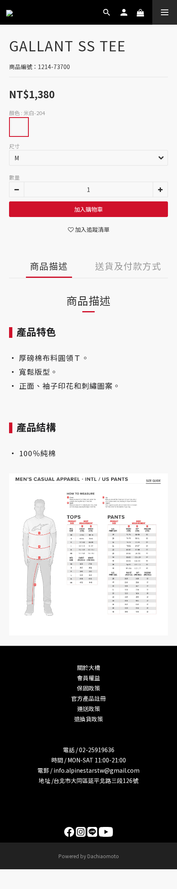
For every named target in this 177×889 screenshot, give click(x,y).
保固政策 (88, 688)
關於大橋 (88, 667)
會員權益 (88, 678)
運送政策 (88, 708)
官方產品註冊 (88, 698)
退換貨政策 (88, 719)
